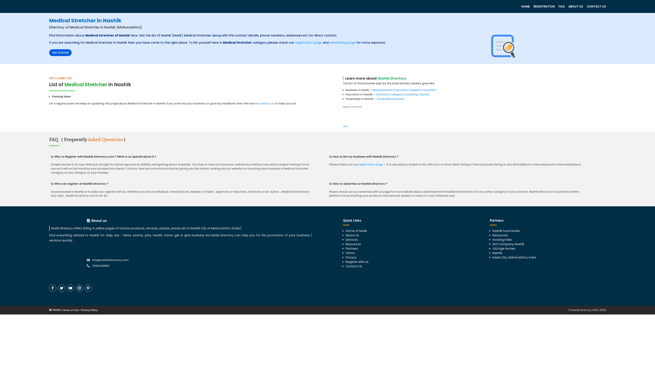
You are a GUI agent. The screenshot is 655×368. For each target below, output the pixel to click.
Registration (544, 6)
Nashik (497, 253)
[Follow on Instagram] (79, 288)
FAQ (562, 6)
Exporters (401, 90)
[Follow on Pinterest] (88, 288)
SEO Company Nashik (508, 244)
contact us (266, 103)
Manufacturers (382, 90)
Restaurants (395, 99)
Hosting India (502, 240)
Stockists (429, 90)
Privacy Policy (89, 310)
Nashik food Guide (506, 231)
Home (525, 6)
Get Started (60, 53)
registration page (308, 42)
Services (352, 240)
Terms (350, 253)
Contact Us (596, 6)
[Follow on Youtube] (70, 288)
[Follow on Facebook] (52, 288)
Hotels (381, 99)
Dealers (415, 90)
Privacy (351, 257)
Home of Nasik (356, 231)
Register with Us (357, 262)
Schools (381, 94)
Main (345, 126)
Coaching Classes (416, 94)
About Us (575, 6)
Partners (352, 249)
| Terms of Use (69, 310)
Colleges (395, 94)
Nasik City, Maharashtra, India (514, 257)
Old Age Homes (503, 249)
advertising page (343, 42)
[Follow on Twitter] (61, 288)
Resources (353, 244)
